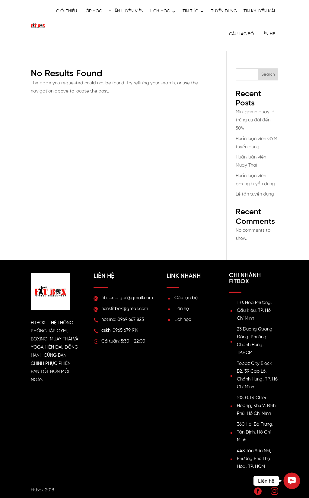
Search (268, 74)
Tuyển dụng (224, 11)
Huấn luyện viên (126, 11)
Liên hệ (267, 34)
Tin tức (190, 11)
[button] (292, 481)
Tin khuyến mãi (259, 11)
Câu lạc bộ (241, 34)
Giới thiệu (66, 11)
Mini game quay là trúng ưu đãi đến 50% (255, 120)
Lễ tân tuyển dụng (255, 194)
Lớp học (93, 11)
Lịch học (160, 11)
